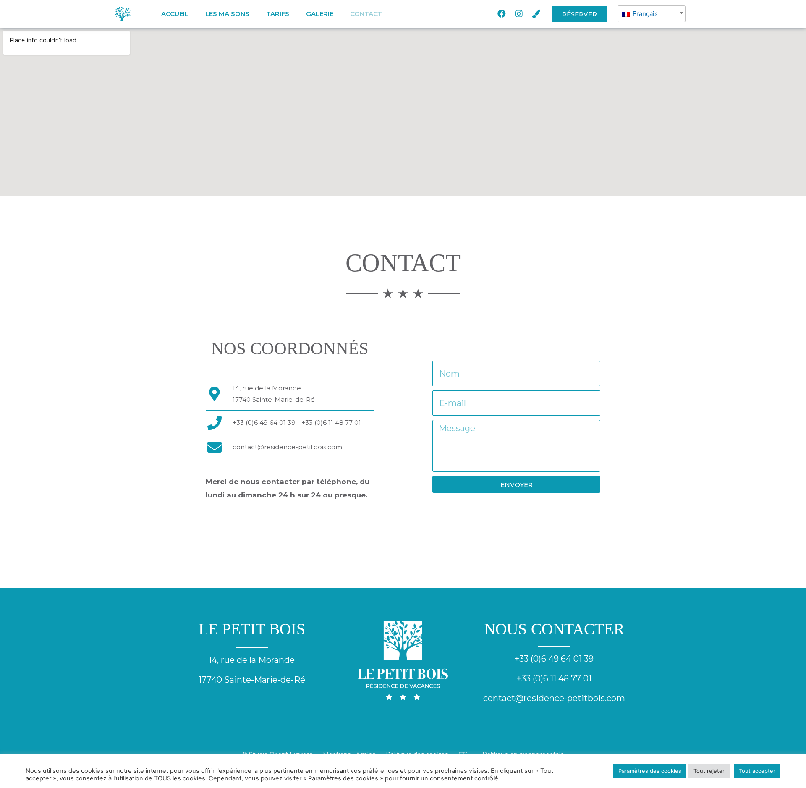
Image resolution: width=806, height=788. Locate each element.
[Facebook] (501, 13)
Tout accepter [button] (757, 770)
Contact (366, 14)
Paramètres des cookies (649, 770)
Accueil (174, 14)
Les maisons (227, 14)
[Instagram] (518, 13)
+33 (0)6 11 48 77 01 (554, 678)
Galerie (319, 14)
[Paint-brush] (536, 13)
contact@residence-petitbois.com (287, 447)
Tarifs (277, 14)
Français (644, 14)
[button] (579, 14)
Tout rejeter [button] (709, 770)
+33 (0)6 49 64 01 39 (554, 659)
